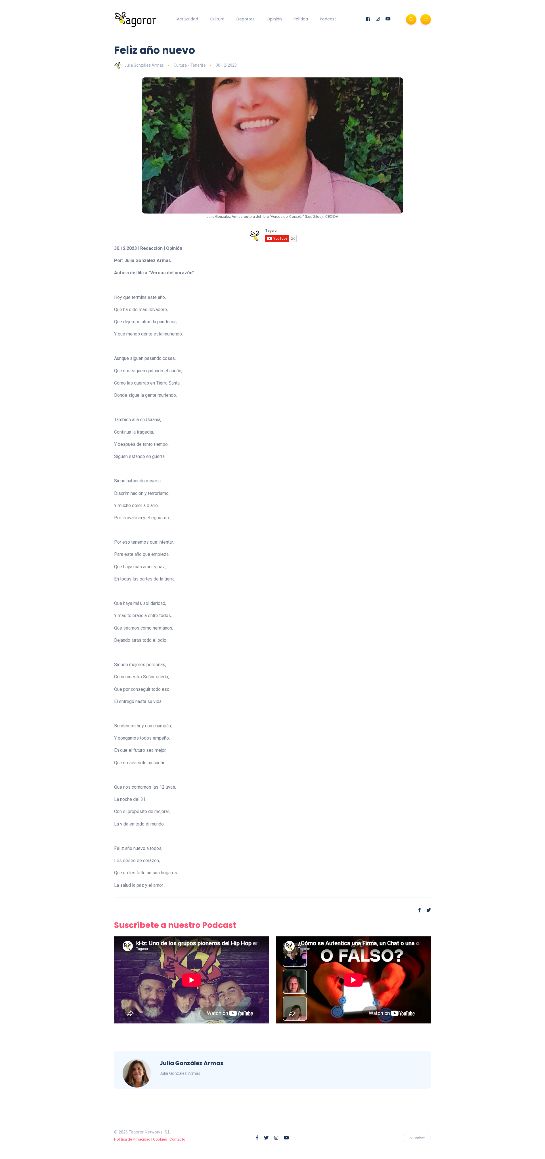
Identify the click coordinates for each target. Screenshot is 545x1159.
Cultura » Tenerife (190, 65)
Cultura (217, 19)
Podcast (328, 19)
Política (301, 19)
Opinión (274, 19)
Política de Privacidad (132, 1139)
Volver (420, 1138)
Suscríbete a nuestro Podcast (175, 925)
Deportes (245, 19)
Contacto (177, 1139)
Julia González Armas (144, 65)
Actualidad (187, 19)
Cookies (160, 1139)
